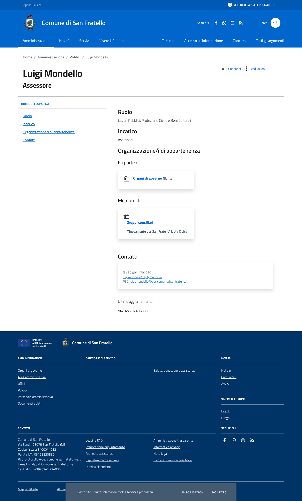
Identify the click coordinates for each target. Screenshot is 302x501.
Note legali (160, 453)
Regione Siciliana (31, 5)
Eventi (225, 411)
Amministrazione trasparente (173, 440)
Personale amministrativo (35, 396)
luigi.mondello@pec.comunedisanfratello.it (159, 281)
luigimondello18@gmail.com (142, 277)
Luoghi (225, 417)
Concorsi (239, 40)
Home (27, 57)
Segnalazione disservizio (102, 460)
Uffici (21, 383)
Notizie (226, 370)
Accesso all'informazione (203, 40)
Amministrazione (51, 57)
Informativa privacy (166, 446)
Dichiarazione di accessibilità (172, 460)
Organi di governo (30, 370)
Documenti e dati (29, 403)
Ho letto (219, 492)
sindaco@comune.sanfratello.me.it (52, 464)
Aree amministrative (32, 377)
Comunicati (228, 377)
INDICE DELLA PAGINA (35, 104)
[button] (251, 5)
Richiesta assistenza (99, 453)
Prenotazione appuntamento (105, 446)
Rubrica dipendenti (98, 466)
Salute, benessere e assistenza (174, 370)
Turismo (168, 40)
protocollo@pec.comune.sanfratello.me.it (53, 459)
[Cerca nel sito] (275, 23)
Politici (75, 57)
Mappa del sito (28, 489)
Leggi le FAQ (94, 440)
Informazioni (193, 492)
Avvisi (225, 383)
